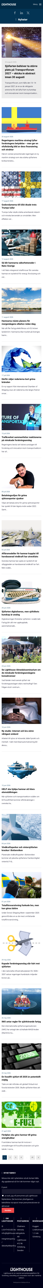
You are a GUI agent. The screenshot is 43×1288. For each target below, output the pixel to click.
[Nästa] (38, 1157)
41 (32, 1157)
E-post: (4, 1187)
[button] (37, 4)
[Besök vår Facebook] (15, 12)
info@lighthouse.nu (10, 1233)
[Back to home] (9, 4)
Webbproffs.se (25, 1282)
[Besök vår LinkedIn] (21, 12)
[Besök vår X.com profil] (28, 12)
